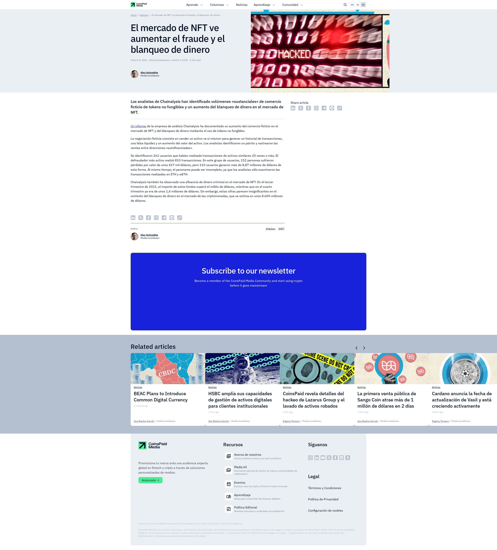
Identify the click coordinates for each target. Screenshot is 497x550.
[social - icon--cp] (347, 457)
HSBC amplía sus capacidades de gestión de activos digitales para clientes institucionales (240, 399)
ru (358, 4)
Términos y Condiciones (324, 488)
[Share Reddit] (331, 108)
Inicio (134, 15)
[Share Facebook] (308, 108)
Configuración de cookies (325, 510)
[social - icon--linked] (316, 457)
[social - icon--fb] (335, 457)
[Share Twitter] (300, 108)
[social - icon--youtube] (323, 457)
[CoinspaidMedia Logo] (139, 4)
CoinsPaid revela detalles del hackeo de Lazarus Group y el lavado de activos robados (314, 399)
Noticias (242, 5)
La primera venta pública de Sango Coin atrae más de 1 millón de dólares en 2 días (386, 399)
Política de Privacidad (323, 499)
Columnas (217, 5)
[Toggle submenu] (201, 4)
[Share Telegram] (324, 108)
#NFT (281, 228)
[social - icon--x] (329, 457)
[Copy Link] (339, 108)
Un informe (138, 126)
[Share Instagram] (316, 108)
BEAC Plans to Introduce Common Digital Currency (161, 396)
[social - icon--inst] (310, 457)
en (352, 4)
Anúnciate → (150, 480)
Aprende (192, 5)
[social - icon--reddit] (341, 457)
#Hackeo (270, 228)
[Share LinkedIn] (293, 108)
